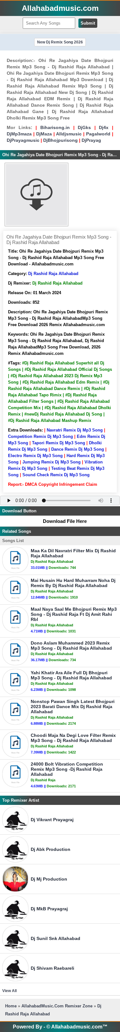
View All (9, 991)
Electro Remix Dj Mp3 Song (35, 455)
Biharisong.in (55, 127)
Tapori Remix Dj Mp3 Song (58, 442)
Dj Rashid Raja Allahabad (53, 273)
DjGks (84, 127)
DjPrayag (91, 140)
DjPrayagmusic (23, 140)
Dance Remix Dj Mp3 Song (77, 449)
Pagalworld (98, 133)
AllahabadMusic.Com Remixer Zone (57, 1006)
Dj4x (103, 127)
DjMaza (44, 133)
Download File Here (65, 521)
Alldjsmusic (69, 133)
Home (11, 1006)
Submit (88, 23)
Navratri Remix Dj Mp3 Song (75, 430)
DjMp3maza (19, 133)
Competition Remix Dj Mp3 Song (40, 436)
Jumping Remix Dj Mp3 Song (51, 462)
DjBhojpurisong (60, 140)
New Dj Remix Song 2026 (60, 42)
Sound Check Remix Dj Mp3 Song (56, 474)
